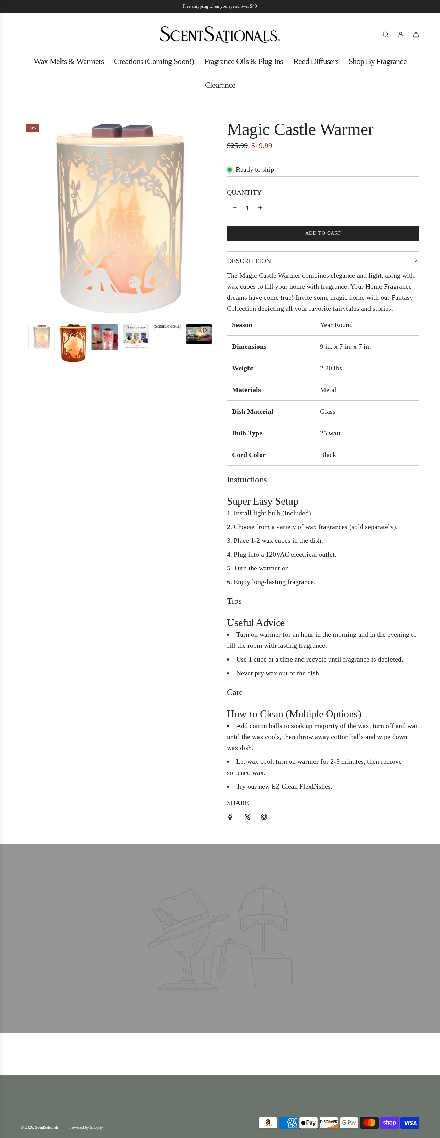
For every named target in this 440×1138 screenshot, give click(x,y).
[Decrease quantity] (234, 207)
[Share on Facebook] (230, 818)
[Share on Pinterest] (264, 818)
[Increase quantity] (260, 207)
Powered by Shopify (86, 1127)
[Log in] (400, 34)
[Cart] (416, 34)
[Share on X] (247, 818)
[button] (26, 218)
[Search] (385, 34)
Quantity (244, 192)
